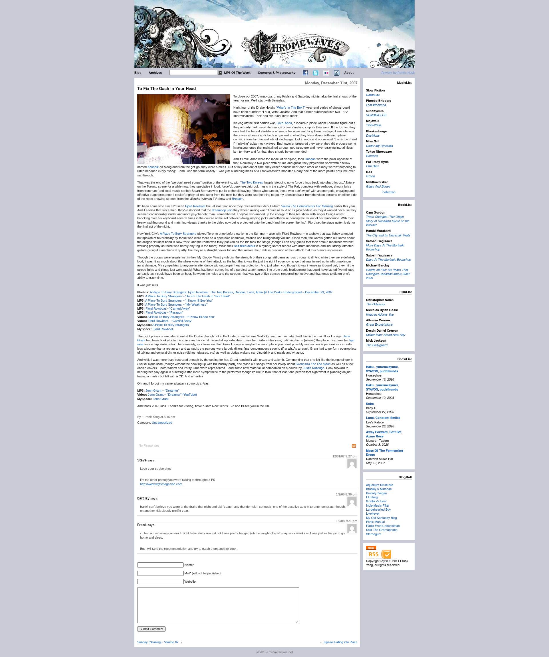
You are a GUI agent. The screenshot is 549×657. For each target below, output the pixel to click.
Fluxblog (372, 497)
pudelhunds (389, 371)
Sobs (370, 403)
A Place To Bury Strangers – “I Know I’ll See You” (179, 300)
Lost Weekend (376, 105)
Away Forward (377, 432)
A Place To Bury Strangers (178, 233)
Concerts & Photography (276, 72)
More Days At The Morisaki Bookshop (385, 247)
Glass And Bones (378, 186)
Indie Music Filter (377, 505)
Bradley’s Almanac (379, 488)
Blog (138, 72)
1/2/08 (346, 494)
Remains (372, 156)
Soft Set (395, 432)
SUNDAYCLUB (376, 115)
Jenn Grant (160, 399)
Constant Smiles (387, 417)
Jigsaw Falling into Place (340, 642)
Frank (142, 525)
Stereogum (373, 533)
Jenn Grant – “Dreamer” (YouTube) (172, 394)
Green (370, 176)
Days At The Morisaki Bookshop (388, 259)
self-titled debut (244, 246)
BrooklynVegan (376, 493)
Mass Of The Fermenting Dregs (384, 452)
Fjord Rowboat (195, 206)
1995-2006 (373, 125)
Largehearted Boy (378, 509)
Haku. (370, 367)
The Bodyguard (376, 345)
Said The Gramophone (381, 529)
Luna (370, 417)
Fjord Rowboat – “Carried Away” (168, 308)
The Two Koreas (251, 182)
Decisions (373, 135)
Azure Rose (374, 436)
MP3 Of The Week (237, 72)
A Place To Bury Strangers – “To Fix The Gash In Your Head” (187, 296)
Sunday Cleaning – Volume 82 (157, 642)
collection (389, 192)
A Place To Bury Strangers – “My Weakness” (176, 304)
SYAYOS (372, 371)
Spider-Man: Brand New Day (385, 335)
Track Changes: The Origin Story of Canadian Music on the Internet (387, 220)
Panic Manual (375, 521)
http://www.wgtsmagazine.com (161, 484)
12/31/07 (345, 456)
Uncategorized (162, 422)
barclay (143, 498)
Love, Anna (284, 123)
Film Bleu (372, 166)
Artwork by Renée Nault (398, 72)
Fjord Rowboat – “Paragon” (164, 312)
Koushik (153, 167)
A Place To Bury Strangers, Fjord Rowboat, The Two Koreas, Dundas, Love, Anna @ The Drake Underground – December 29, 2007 (241, 292)
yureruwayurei (387, 367)
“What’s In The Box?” (290, 107)
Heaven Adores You (380, 314)
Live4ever (373, 513)
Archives (155, 72)
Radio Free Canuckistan (383, 525)
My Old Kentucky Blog (381, 517)
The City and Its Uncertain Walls (388, 235)
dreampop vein (222, 210)
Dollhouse (373, 95)
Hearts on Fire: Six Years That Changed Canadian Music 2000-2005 (388, 274)
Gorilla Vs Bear (376, 501)
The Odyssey (375, 304)
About (349, 72)
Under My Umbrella (379, 146)
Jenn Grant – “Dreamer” (162, 390)
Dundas (310, 159)
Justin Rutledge (313, 368)
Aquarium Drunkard (379, 484)
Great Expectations (379, 324)
